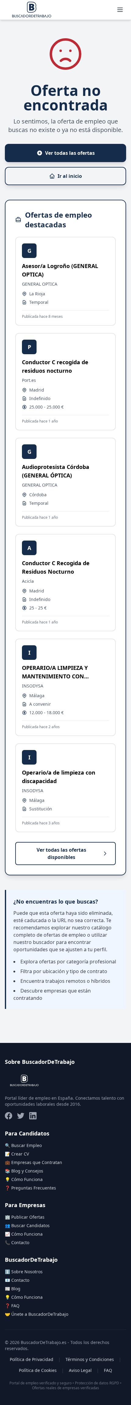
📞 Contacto (17, 1242)
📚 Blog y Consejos (24, 1171)
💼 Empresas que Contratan (33, 1162)
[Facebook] (8, 1115)
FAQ (108, 1370)
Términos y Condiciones (90, 1359)
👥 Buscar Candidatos (27, 1225)
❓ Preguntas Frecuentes (30, 1188)
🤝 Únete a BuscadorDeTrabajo (36, 1314)
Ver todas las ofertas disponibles (61, 853)
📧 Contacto (17, 1280)
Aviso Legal (80, 1370)
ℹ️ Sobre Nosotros (24, 1271)
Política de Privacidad (31, 1359)
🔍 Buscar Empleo (23, 1145)
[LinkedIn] (33, 1115)
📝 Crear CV (17, 1154)
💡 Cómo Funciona (24, 1179)
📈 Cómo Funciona (24, 1234)
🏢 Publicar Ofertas (24, 1217)
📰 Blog (12, 1288)
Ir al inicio (70, 176)
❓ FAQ (12, 1305)
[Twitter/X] (20, 1115)
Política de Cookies (38, 1370)
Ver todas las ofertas (70, 153)
